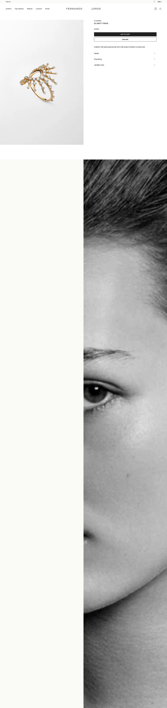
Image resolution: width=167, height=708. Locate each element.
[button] (8, 8)
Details (96, 53)
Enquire (125, 39)
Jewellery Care (99, 65)
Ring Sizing (98, 59)
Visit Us (8, 1)
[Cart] (160, 8)
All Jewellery (97, 21)
